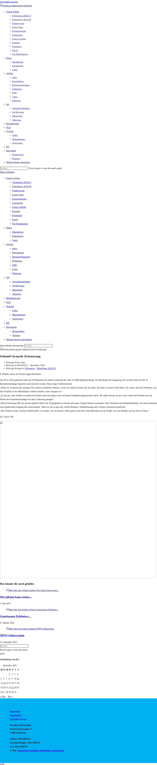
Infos (14, 248)
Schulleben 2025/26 (21, 186)
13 (4, 683)
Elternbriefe (17, 236)
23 (12, 687)
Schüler (9, 244)
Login (2, 764)
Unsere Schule (13, 178)
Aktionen (16, 294)
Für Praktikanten (20, 223)
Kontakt (16, 211)
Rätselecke (17, 290)
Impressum (11, 327)
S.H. (23, 362)
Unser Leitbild (19, 207)
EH (7, 323)
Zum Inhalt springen (9, 2)
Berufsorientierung (21, 257)
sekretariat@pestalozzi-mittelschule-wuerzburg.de (41, 750)
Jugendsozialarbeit (21, 281)
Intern (15, 219)
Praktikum (17, 261)
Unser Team (18, 195)
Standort (16, 335)
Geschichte (17, 203)
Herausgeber (18, 331)
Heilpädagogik (13, 298)
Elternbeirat (17, 232)
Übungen (16, 273)
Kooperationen (19, 199)
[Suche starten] (54, 346)
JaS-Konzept (18, 286)
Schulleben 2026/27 (21, 182)
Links (15, 240)
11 (18, 679)
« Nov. (3, 696)
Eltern (9, 228)
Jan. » (10, 696)
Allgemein (29, 368)
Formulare (17, 215)
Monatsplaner (18, 314)
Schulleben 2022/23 (46, 368)
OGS (8, 302)
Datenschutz (15, 715)
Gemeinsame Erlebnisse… (15, 616)
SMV (14, 265)
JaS (7, 277)
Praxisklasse (18, 252)
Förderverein (18, 190)
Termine (10, 306)
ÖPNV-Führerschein (12, 635)
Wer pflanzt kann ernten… (16, 596)
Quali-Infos (17, 319)
